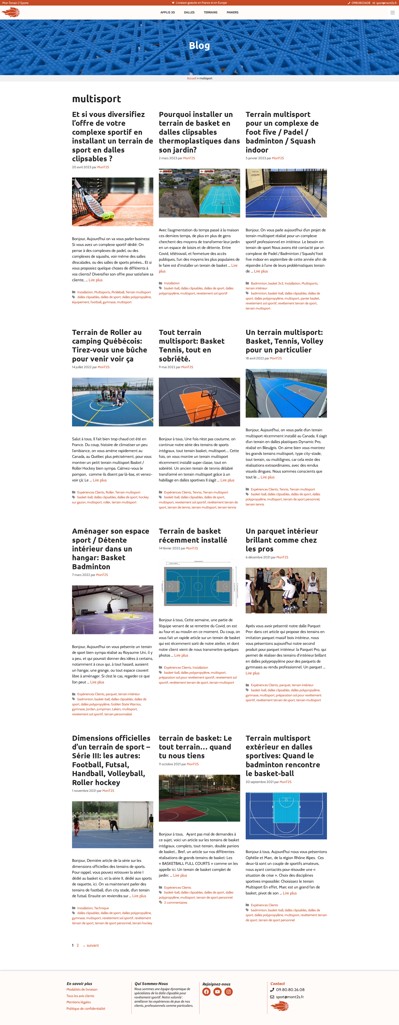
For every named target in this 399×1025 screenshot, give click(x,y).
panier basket (310, 298)
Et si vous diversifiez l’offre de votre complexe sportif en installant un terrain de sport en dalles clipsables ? (112, 136)
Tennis (197, 492)
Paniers (233, 12)
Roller (110, 492)
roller (106, 502)
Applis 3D (167, 12)
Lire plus (96, 280)
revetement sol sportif (211, 293)
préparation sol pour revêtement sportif (186, 677)
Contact (277, 983)
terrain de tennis (179, 507)
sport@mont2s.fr (386, 3)
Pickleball (118, 292)
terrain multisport (258, 308)
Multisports (102, 292)
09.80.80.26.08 (290, 989)
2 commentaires (175, 902)
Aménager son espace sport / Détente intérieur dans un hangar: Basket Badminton (110, 548)
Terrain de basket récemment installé (193, 535)
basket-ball (171, 288)
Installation (85, 292)
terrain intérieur (256, 288)
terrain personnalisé (118, 714)
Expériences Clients (90, 492)
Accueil (191, 78)
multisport (124, 302)
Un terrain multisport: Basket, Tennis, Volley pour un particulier (284, 341)
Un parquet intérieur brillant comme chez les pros (282, 539)
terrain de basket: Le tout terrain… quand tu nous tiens (195, 746)
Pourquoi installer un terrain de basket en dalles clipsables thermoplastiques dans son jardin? (199, 132)
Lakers (116, 709)
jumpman (104, 709)
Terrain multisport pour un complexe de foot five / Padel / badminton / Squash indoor (282, 132)
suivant (90, 945)
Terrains (211, 12)
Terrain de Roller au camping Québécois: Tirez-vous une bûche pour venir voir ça (109, 345)
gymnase (109, 302)
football (96, 302)
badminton (259, 293)
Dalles (189, 12)
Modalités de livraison (81, 989)
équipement (80, 302)
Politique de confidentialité (85, 1009)
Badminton (259, 283)
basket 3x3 (275, 283)
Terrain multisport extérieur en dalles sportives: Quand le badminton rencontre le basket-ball (283, 755)
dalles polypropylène (136, 297)
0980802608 (361, 3)
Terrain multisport (138, 292)
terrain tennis (227, 507)
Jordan (90, 709)
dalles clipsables (88, 297)
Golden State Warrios (126, 704)
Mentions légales (78, 1002)
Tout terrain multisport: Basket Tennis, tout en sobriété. (192, 345)
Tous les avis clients (80, 996)
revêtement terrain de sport (297, 303)
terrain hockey (142, 923)
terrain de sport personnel (301, 499)
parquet (111, 694)
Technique (101, 908)
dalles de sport (111, 297)
